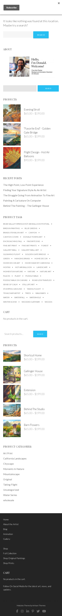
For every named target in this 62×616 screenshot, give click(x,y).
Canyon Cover (10, 237)
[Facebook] (17, 611)
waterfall (19, 297)
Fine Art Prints (29, 245)
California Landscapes (15, 458)
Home (6, 519)
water (6, 297)
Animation (8, 534)
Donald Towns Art (32, 237)
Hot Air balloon (23, 267)
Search (40, 334)
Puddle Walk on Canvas (15, 280)
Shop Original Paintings (14, 558)
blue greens (31, 228)
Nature (31, 271)
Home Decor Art (11, 263)
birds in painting (11, 228)
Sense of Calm (10, 284)
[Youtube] (44, 611)
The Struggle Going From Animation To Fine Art (29, 195)
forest (44, 245)
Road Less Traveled (42, 280)
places (6, 276)
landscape (42, 267)
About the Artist (11, 524)
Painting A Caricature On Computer (22, 200)
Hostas (6, 267)
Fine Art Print (10, 245)
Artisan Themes (38, 605)
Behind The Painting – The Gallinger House (26, 205)
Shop (5, 548)
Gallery (6, 539)
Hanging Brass (22, 258)
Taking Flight (34, 289)
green (6, 258)
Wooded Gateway (31, 302)
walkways (40, 293)
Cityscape (8, 463)
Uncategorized (11, 489)
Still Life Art (28, 284)
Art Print (8, 453)
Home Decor (41, 258)
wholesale (8, 500)
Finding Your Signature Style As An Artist (24, 190)
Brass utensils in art (13, 232)
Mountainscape (11, 474)
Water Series (10, 495)
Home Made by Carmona (37, 263)
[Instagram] (22, 611)
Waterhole (35, 297)
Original (7, 479)
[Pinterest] (32, 611)
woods (48, 302)
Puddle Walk (31, 276)
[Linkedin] (27, 611)
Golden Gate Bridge (35, 254)
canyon (33, 232)
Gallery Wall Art (30, 250)
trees (28, 293)
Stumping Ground (12, 289)
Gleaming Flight (11, 254)
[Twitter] (38, 611)
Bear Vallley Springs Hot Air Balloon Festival (26, 224)
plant (18, 276)
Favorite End (33, 241)
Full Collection (10, 553)
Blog (5, 529)
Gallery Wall (10, 250)
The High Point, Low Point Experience (23, 184)
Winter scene (10, 302)
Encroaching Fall (12, 241)
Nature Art (45, 271)
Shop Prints (8, 563)
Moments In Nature (13, 271)
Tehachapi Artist (11, 293)
